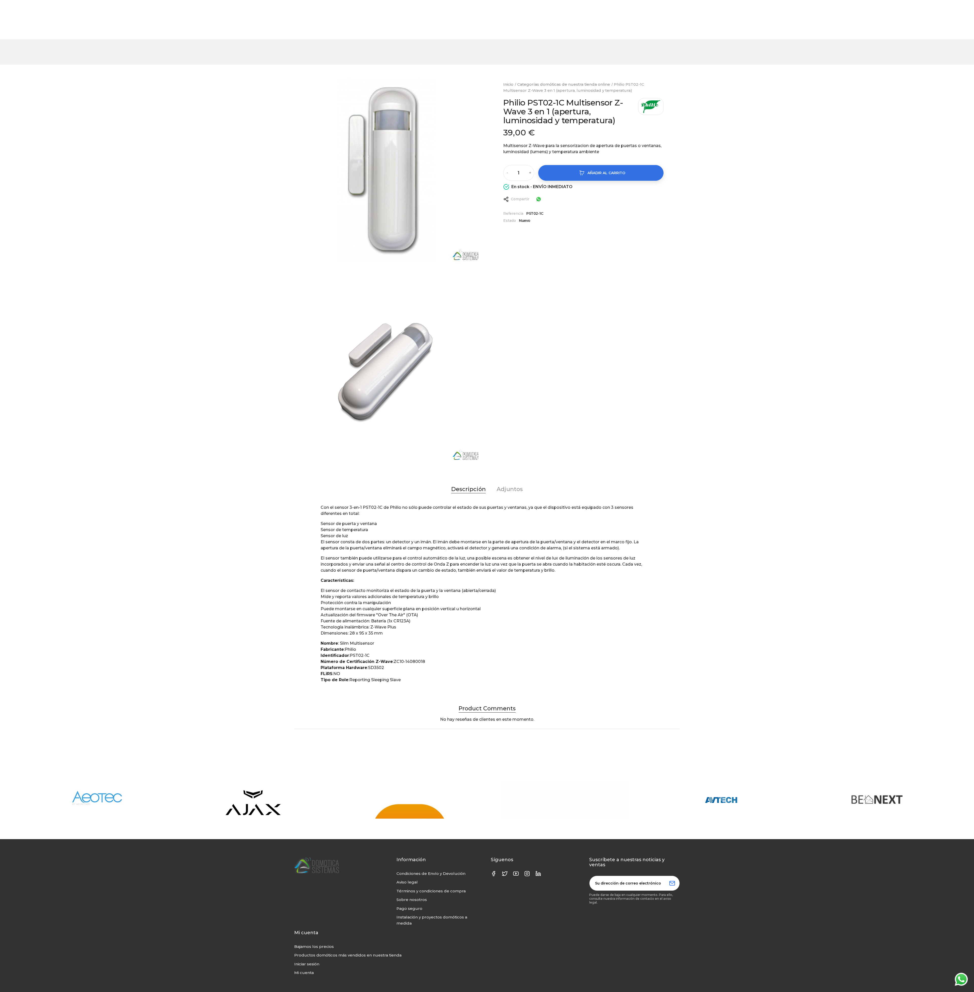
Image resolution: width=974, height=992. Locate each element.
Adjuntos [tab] (510, 489)
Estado (509, 220)
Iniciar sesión (306, 964)
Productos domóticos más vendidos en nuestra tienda (348, 955)
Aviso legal (407, 882)
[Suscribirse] (672, 883)
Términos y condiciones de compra (431, 891)
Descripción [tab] (468, 489)
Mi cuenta (304, 972)
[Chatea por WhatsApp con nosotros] (538, 198)
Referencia (513, 213)
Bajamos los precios (314, 946)
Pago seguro (409, 908)
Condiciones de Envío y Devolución (430, 873)
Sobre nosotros (411, 899)
